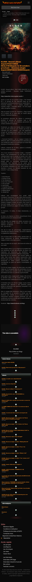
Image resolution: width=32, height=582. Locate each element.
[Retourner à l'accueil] (12, 2)
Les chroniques (8, 549)
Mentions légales (8, 527)
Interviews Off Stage (9, 559)
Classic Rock (7, 554)
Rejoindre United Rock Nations (12, 536)
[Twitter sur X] (10, 56)
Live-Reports (7, 547)
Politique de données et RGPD (12, 531)
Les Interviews (7, 557)
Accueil (3, 11)
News (8, 11)
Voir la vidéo (5, 77)
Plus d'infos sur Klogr (15, 351)
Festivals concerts (8, 566)
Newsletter (7, 538)
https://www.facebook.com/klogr (16, 303)
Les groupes (7, 544)
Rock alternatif (16, 353)
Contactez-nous (8, 533)
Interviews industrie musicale (12, 562)
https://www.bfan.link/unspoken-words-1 (12, 96)
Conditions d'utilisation (10, 529)
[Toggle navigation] (28, 2)
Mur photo (6, 564)
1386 (16, 20)
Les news (6, 551)
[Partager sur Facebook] (4, 56)
